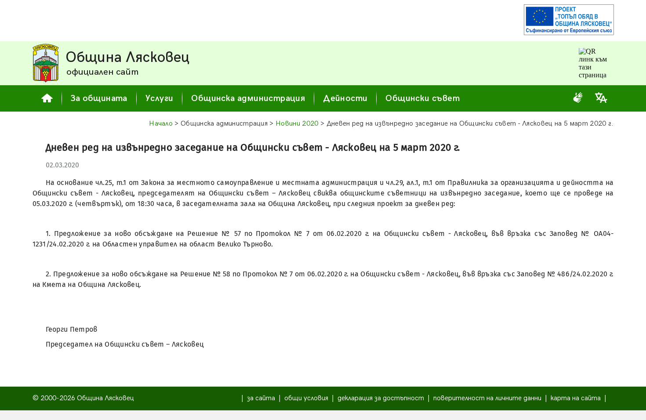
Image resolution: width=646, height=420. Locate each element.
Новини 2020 (297, 123)
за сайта (261, 398)
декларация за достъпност (381, 398)
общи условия (306, 398)
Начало (161, 123)
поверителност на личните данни (487, 398)
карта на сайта (576, 398)
